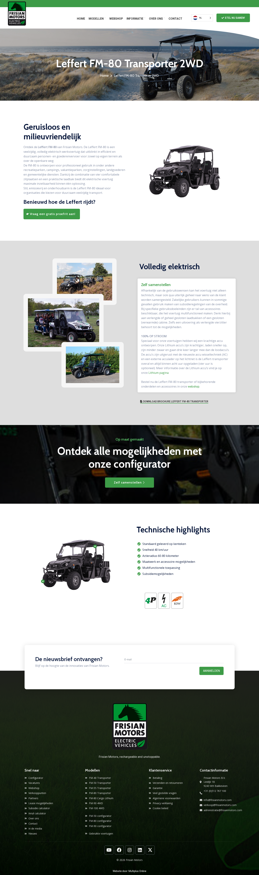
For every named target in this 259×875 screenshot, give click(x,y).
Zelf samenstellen (128, 482)
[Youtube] (108, 850)
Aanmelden (211, 670)
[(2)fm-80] (183, 172)
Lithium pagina (158, 373)
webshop (193, 386)
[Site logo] (17, 17)
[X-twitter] (150, 850)
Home (104, 75)
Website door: (121, 871)
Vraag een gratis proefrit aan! (52, 214)
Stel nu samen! (235, 17)
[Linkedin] (139, 850)
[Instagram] (129, 850)
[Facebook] (119, 850)
